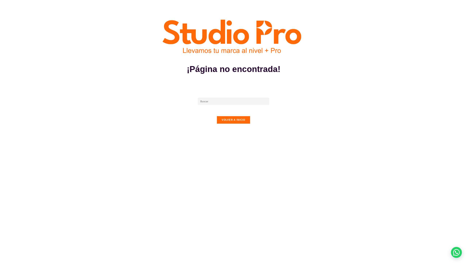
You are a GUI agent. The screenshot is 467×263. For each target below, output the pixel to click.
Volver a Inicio (233, 120)
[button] (456, 252)
